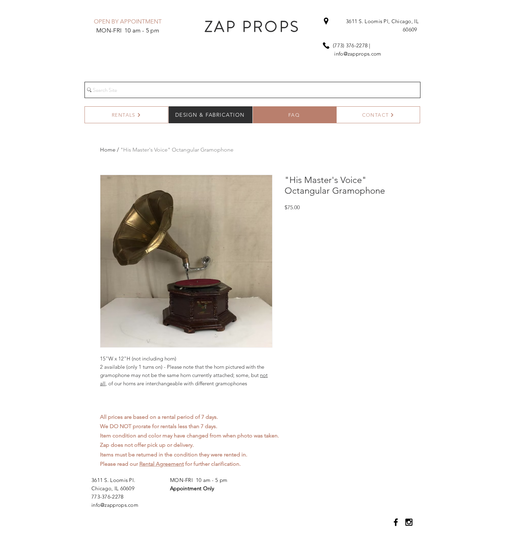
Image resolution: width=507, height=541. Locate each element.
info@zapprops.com (357, 53)
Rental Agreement (161, 464)
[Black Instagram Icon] (409, 522)
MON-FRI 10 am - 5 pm (198, 480)
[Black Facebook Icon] (396, 522)
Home (108, 149)
